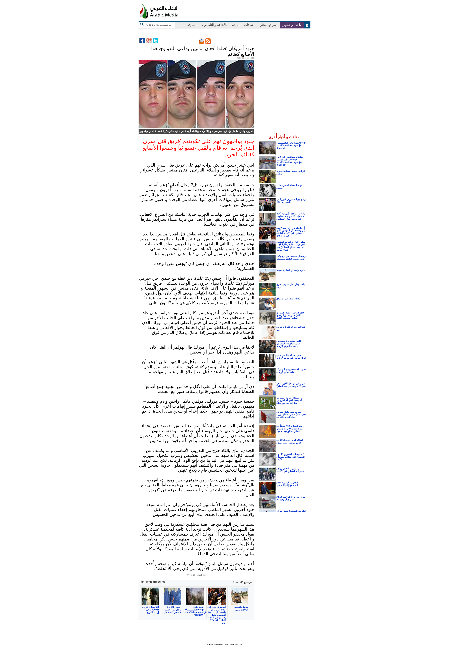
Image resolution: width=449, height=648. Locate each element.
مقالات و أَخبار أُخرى (284, 137)
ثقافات (248, 25)
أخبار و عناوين (291, 25)
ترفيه (235, 25)
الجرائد (191, 25)
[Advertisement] (284, 61)
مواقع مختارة (267, 25)
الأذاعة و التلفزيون (214, 25)
